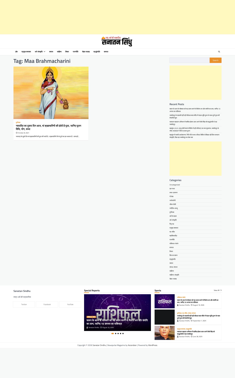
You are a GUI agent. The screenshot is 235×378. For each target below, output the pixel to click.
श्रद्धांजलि (97, 51)
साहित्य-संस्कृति (174, 275)
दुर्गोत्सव (18, 122)
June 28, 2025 (197, 335)
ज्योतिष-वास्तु (174, 208)
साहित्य (59, 51)
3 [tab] (118, 333)
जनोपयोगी (173, 200)
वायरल (106, 51)
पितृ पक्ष (172, 224)
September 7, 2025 (199, 320)
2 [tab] (115, 333)
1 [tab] (112, 333)
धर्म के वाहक (173, 216)
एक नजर (172, 188)
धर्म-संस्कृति (38, 51)
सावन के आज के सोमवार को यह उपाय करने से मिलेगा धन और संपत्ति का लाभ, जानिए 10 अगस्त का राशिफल (117, 321)
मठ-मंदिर (172, 231)
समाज (51, 51)
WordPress (152, 344)
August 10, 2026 (108, 327)
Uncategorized (175, 184)
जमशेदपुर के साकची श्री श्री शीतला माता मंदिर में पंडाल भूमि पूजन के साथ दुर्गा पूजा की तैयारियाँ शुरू (198, 316)
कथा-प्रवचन (173, 192)
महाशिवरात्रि (173, 235)
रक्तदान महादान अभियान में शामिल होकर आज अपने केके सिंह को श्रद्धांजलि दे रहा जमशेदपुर (196, 331)
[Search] (219, 52)
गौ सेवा (171, 196)
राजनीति (75, 51)
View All (217, 290)
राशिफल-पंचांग (174, 243)
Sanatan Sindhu (93, 327)
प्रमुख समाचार (26, 51)
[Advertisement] (73, 17)
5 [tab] (123, 333)
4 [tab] (120, 333)
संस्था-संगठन (173, 267)
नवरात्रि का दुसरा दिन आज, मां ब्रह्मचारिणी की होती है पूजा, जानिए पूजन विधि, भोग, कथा (48, 127)
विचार (67, 51)
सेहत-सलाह (86, 51)
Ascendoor (132, 344)
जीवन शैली (173, 204)
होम (16, 51)
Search (215, 60)
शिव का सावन (173, 255)
